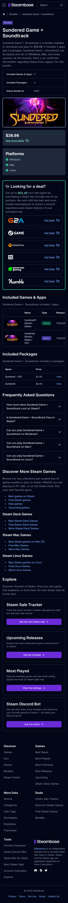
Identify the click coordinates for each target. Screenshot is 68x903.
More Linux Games (20, 570)
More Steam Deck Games (24, 528)
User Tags (10, 811)
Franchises (10, 830)
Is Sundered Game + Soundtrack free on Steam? (30, 419)
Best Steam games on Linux (25, 562)
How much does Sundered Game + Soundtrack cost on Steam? (27, 406)
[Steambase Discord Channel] (35, 870)
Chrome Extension (15, 845)
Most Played (42, 758)
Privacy (12, 896)
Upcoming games (19, 507)
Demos (8, 764)
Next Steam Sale (14, 864)
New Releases (43, 771)
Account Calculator (15, 870)
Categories (10, 805)
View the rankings (32, 688)
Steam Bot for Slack (16, 858)
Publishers (10, 824)
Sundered (10, 383)
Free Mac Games (18, 545)
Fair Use (32, 896)
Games (8, 752)
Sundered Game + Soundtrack (38, 14)
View (59, 376)
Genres (8, 798)
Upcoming (41, 777)
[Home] (4, 14)
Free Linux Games (19, 566)
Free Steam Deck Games (23, 524)
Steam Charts (12, 777)
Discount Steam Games (49, 805)
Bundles (13, 14)
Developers (10, 817)
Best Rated (41, 752)
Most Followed (44, 764)
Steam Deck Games (47, 783)
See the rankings (32, 654)
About (42, 896)
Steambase (40, 848)
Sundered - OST (13, 376)
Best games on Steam (22, 496)
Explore (8, 877)
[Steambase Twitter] (46, 870)
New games (16, 503)
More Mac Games (19, 549)
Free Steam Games (46, 811)
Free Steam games (20, 500)
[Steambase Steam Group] (41, 870)
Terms (22, 896)
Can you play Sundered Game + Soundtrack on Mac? (25, 444)
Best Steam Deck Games (23, 520)
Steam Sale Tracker (47, 798)
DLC (6, 758)
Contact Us (53, 896)
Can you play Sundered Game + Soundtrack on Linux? (25, 457)
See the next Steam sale (32, 621)
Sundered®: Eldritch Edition (31, 323)
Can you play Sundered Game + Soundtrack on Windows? (25, 432)
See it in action (32, 724)
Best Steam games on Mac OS (26, 541)
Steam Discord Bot (15, 851)
